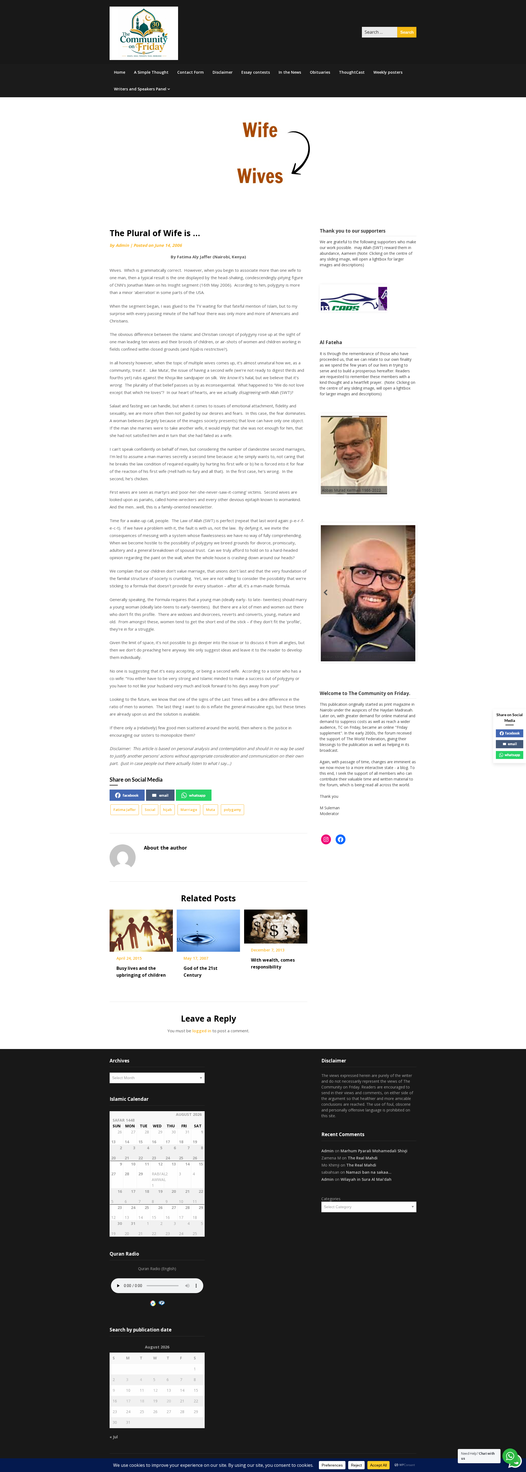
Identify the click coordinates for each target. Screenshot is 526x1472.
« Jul (114, 1436)
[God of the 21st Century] (208, 928)
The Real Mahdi (363, 1158)
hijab (167, 809)
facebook (131, 795)
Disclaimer (223, 72)
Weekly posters (387, 72)
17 (128, 1401)
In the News (290, 72)
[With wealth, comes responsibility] (275, 924)
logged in (201, 1030)
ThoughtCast (352, 72)
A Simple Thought (151, 72)
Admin (122, 245)
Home (119, 72)
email (163, 795)
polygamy (232, 809)
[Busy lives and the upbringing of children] (141, 928)
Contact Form (190, 72)
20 (169, 1401)
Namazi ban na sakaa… (368, 1172)
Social (150, 809)
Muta (210, 809)
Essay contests (255, 72)
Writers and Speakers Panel (140, 89)
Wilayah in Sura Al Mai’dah (366, 1179)
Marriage (189, 809)
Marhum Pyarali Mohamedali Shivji (374, 1150)
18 (142, 1401)
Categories (331, 1198)
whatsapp (197, 795)
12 (155, 1390)
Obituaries (320, 72)
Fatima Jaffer (124, 809)
